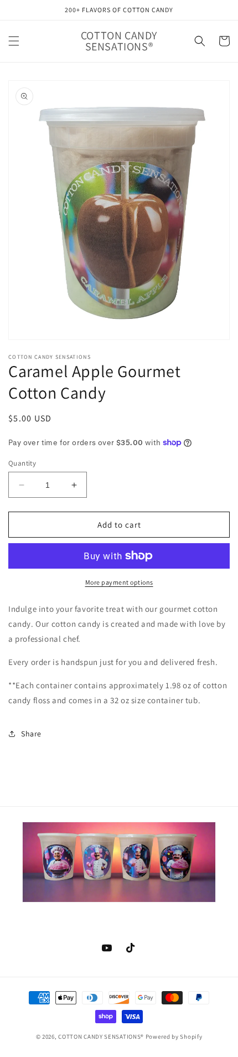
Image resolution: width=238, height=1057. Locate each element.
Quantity (22, 463)
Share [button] (31, 734)
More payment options (119, 582)
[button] (14, 41)
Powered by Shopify (174, 1036)
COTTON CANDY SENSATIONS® (101, 1036)
